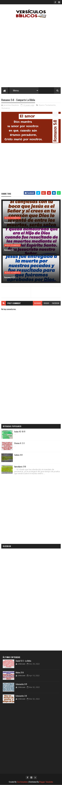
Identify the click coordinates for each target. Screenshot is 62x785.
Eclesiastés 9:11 (21, 684)
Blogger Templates (46, 782)
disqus (46, 303)
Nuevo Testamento (47, 105)
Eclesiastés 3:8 (21, 695)
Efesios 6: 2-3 (19, 443)
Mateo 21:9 (20, 672)
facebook (55, 303)
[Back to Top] (35, 777)
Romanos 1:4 (9, 249)
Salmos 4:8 (18, 454)
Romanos (6, 108)
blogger (37, 303)
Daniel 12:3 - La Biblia (23, 660)
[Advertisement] (31, 53)
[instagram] (59, 2)
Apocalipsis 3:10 (20, 466)
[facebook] (55, 2)
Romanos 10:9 (9, 222)
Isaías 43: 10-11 (19, 431)
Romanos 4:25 (9, 277)
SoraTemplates (22, 782)
